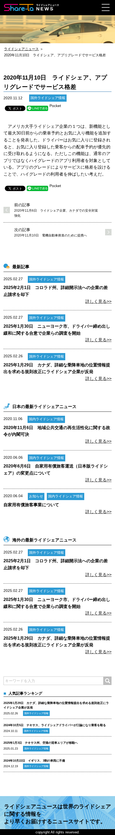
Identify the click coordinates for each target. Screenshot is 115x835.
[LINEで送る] (37, 108)
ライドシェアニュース (21, 49)
